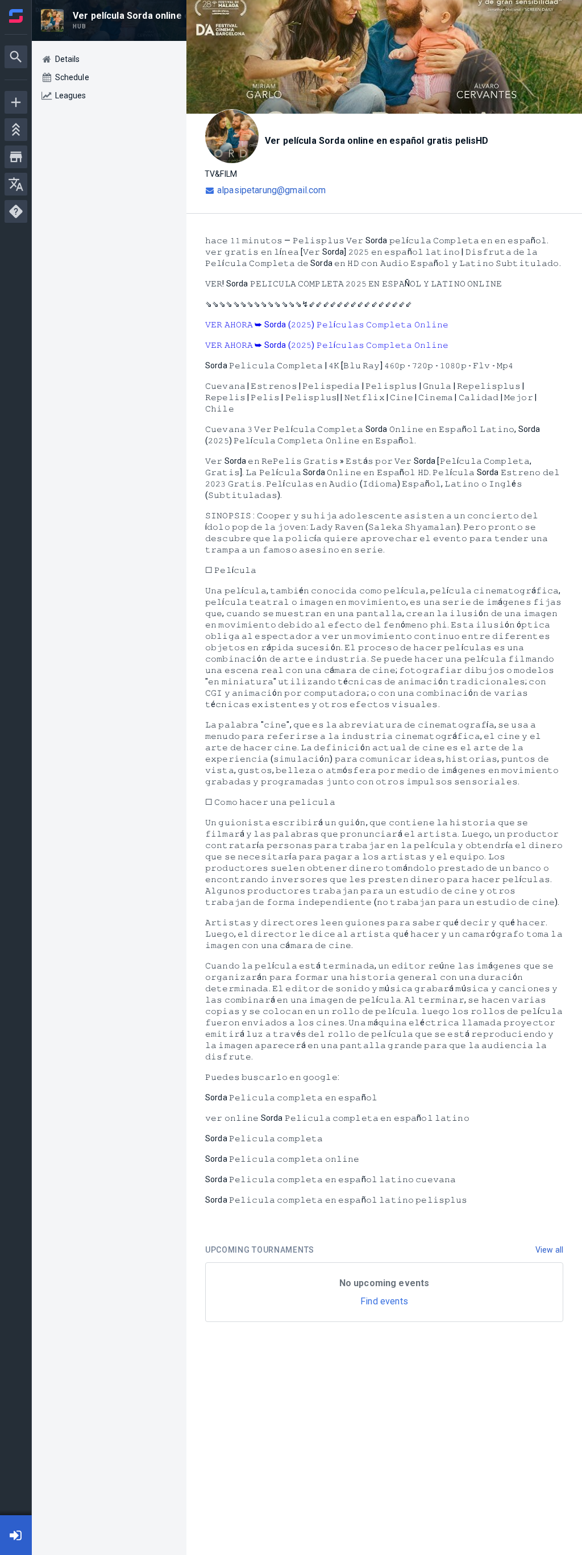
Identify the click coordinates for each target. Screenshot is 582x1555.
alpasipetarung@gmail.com (271, 190)
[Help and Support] (16, 211)
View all (549, 1249)
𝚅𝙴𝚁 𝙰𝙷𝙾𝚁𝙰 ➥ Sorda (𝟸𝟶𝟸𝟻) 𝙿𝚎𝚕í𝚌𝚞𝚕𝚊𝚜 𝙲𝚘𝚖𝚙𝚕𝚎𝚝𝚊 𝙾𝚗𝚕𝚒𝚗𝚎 (327, 324)
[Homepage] (16, 16)
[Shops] (16, 156)
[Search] (16, 56)
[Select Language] (16, 184)
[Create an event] (16, 102)
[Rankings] (16, 129)
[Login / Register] (16, 1535)
